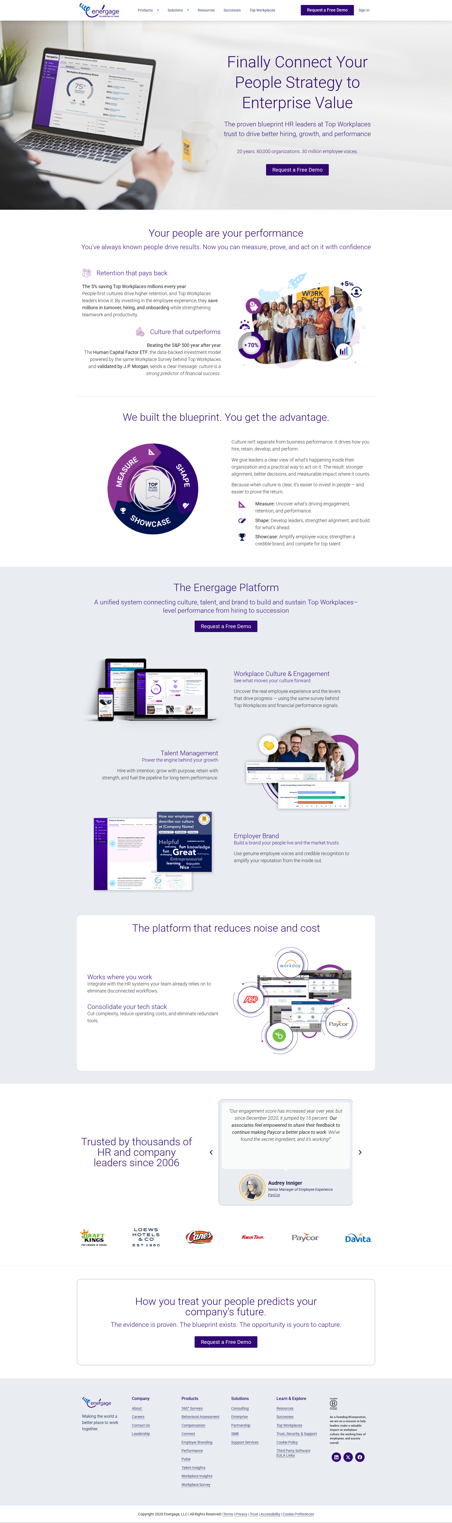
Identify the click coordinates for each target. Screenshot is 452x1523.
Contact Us (141, 1425)
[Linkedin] (336, 1457)
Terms (228, 1514)
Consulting (240, 1408)
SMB (235, 1434)
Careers (138, 1417)
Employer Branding (197, 1442)
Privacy (241, 1514)
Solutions (175, 10)
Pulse (186, 1459)
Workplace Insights (197, 1476)
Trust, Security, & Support (296, 1434)
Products (145, 10)
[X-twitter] (348, 1457)
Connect (188, 1434)
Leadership (141, 1434)
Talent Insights (193, 1468)
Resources (206, 10)
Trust (254, 1514)
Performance (192, 1451)
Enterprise (239, 1417)
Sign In (364, 10)
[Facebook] (360, 1457)
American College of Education (300, 1195)
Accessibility (270, 1514)
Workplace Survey (196, 1485)
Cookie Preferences (298, 1514)
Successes (232, 10)
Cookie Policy (287, 1442)
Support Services (244, 1442)
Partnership (240, 1425)
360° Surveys (192, 1408)
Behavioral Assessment (200, 1417)
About (137, 1408)
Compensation (193, 1425)
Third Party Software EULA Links (293, 1453)
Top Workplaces (262, 10)
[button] (211, 1152)
